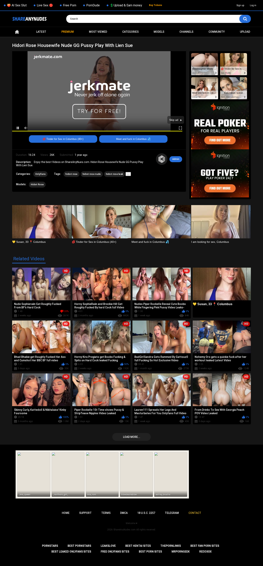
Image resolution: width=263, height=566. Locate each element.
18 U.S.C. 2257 (146, 512)
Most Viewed (98, 31)
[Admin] (162, 159)
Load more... (131, 436)
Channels (186, 31)
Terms (106, 512)
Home (17, 32)
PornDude (93, 5)
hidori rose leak (114, 174)
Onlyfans (40, 174)
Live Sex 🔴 (45, 5)
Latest (41, 31)
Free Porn (69, 5)
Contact (194, 512)
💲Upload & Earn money (126, 5)
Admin (175, 159)
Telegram (172, 512)
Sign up (240, 5)
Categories (130, 31)
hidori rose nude (92, 174)
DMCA (124, 512)
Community (217, 31)
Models (159, 31)
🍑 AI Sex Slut (17, 5)
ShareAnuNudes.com (124, 529)
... (128, 174)
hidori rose (71, 174)
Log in (253, 5)
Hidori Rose (37, 184)
